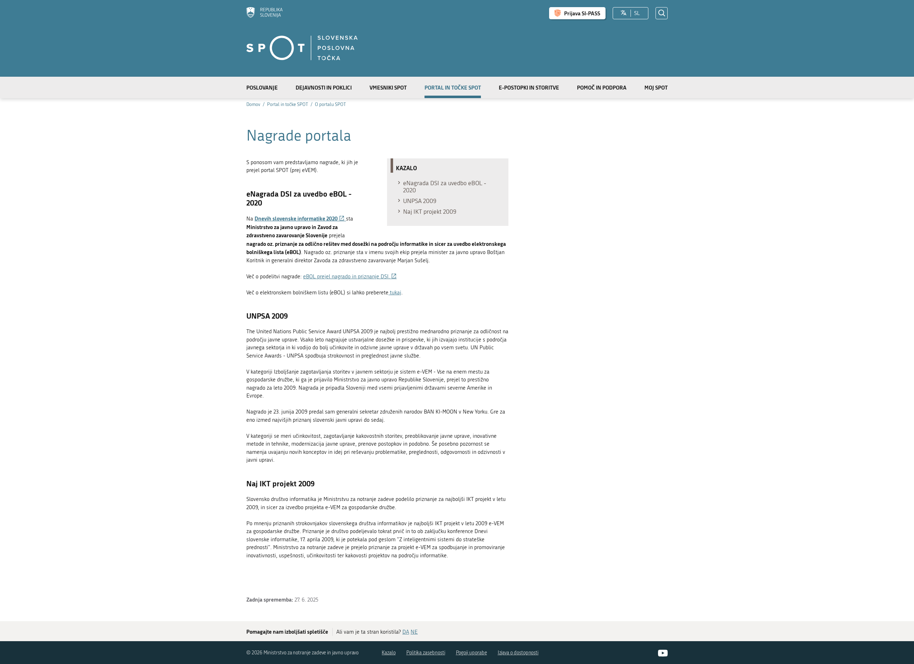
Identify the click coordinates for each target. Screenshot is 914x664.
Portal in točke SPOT (453, 87)
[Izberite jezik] (623, 13)
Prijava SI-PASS (582, 13)
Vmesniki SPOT (388, 87)
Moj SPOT (656, 87)
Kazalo (389, 653)
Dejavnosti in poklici (324, 87)
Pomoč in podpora (602, 87)
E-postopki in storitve (529, 87)
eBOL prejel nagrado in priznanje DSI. (350, 276)
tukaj (394, 292)
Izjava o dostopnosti (518, 653)
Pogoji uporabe (471, 653)
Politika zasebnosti (425, 653)
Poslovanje (262, 87)
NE (414, 632)
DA (405, 632)
